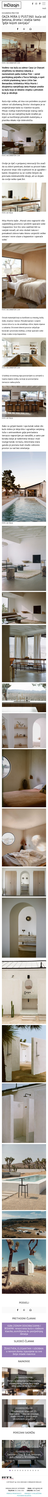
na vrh (43, 1477)
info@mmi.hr (37, 1488)
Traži (44, 8)
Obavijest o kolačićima (32, 1493)
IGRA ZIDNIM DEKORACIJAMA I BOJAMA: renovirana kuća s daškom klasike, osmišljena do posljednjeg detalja (24, 1330)
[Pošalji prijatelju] (30, 29)
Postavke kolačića (24, 1495)
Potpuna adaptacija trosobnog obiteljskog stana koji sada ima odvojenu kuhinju (24, 1383)
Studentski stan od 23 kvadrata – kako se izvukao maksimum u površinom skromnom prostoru (24, 1415)
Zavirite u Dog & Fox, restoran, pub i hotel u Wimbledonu (24, 1456)
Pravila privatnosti (14, 1493)
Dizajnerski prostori (10, 13)
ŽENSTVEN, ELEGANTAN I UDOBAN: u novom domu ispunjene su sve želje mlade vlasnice (24, 1351)
